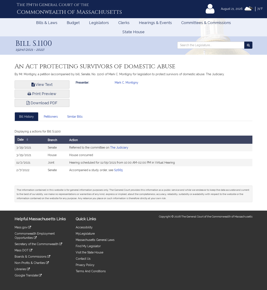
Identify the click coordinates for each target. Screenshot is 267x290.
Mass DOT (22, 250)
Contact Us (83, 258)
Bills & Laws (46, 22)
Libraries (21, 269)
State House (133, 32)
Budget (73, 22)
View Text (44, 84)
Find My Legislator (88, 246)
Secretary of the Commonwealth (37, 244)
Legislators (99, 22)
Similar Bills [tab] (75, 116)
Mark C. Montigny (126, 82)
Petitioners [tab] (51, 116)
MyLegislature (85, 233)
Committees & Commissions (206, 22)
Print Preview (43, 94)
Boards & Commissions (31, 256)
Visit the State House (89, 252)
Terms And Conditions (91, 271)
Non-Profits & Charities (30, 263)
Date (21, 139)
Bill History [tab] (26, 116)
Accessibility (84, 227)
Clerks (124, 22)
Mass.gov (21, 227)
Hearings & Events (155, 22)
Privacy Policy (85, 265)
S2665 (118, 170)
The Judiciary (119, 147)
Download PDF (43, 103)
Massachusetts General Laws (95, 240)
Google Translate (27, 275)
